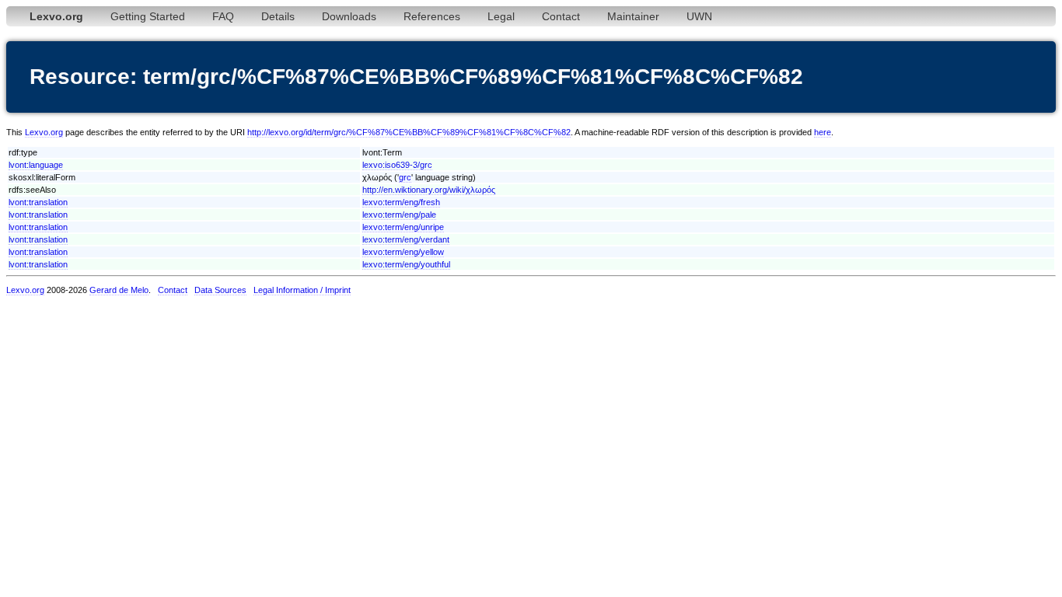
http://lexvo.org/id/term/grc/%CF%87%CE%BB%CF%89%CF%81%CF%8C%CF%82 (409, 132)
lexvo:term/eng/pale (399, 214)
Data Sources (220, 290)
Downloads (349, 16)
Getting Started (147, 16)
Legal (501, 16)
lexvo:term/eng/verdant (405, 239)
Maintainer (633, 16)
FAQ (223, 16)
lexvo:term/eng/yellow (403, 252)
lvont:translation (38, 202)
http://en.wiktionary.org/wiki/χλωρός (428, 189)
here (822, 132)
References (431, 16)
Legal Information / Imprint (302, 290)
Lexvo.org (44, 132)
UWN (699, 16)
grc (405, 177)
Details (278, 16)
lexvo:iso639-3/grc (397, 164)
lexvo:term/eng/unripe (403, 227)
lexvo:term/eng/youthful (406, 264)
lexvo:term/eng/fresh (401, 202)
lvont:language (36, 164)
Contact (561, 16)
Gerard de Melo (118, 290)
